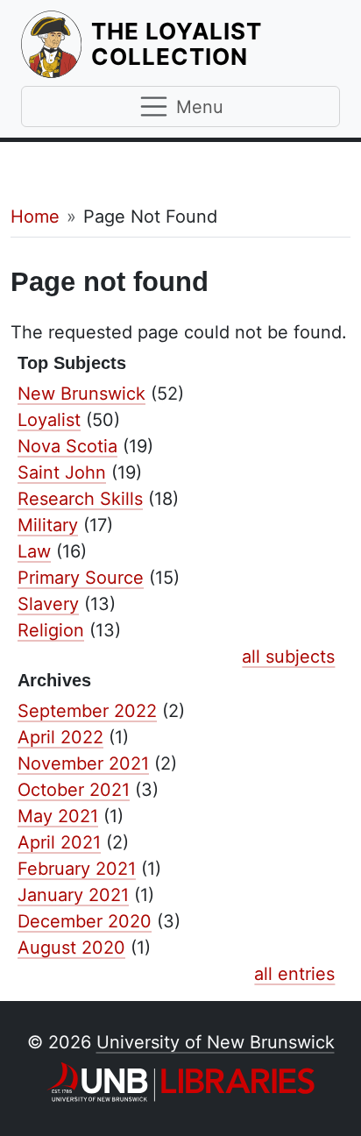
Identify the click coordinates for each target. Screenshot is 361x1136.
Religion (51, 630)
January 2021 (73, 894)
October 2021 (74, 789)
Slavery (48, 603)
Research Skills (80, 498)
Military (48, 525)
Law (34, 551)
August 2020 (71, 947)
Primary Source (81, 577)
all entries (294, 973)
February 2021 (77, 868)
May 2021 (58, 816)
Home (35, 216)
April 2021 (59, 842)
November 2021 (83, 763)
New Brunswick (81, 393)
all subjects (288, 656)
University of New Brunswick (215, 1042)
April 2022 (60, 737)
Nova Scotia (67, 446)
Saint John (62, 472)
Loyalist (49, 419)
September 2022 (87, 710)
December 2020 (85, 921)
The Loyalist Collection (215, 44)
